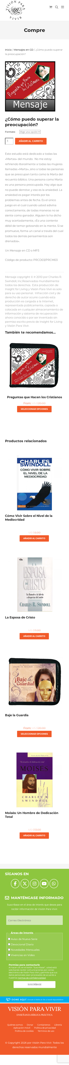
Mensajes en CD (23, 49)
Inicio (8, 49)
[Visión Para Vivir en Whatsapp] (54, 883)
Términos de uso (46, 1031)
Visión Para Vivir (42, 1042)
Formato (10, 132)
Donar (30, 1025)
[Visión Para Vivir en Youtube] (44, 883)
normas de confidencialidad (32, 978)
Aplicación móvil (21, 1028)
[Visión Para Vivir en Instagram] (34, 883)
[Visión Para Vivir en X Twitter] (25, 883)
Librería (58, 1025)
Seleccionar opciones (34, 409)
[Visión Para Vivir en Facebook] (15, 883)
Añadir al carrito (31, 141)
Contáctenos (43, 1025)
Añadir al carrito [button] (34, 538)
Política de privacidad (45, 1028)
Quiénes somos (15, 1025)
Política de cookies (24, 1031)
